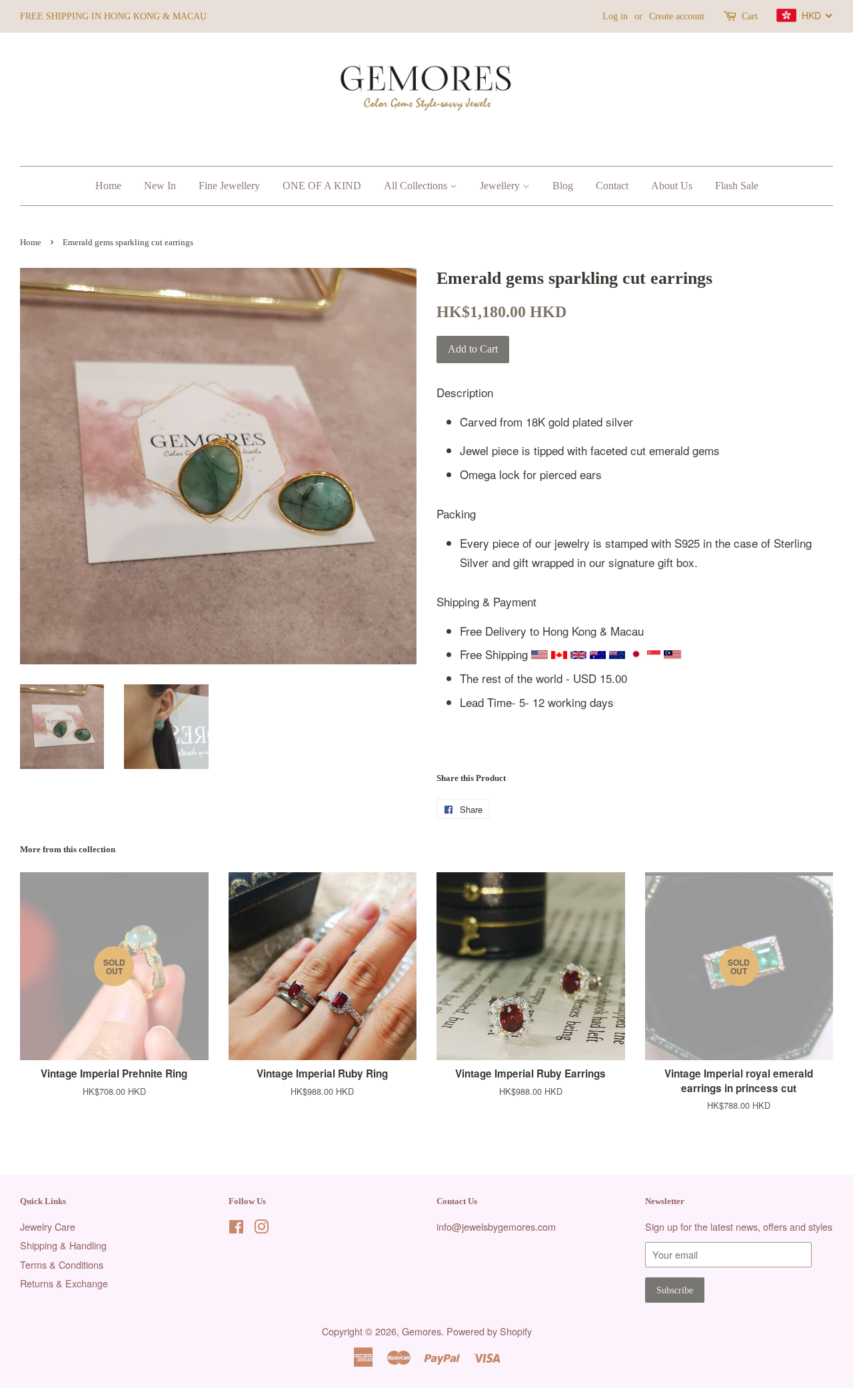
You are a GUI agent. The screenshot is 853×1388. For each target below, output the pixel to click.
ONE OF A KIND (322, 185)
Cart (750, 16)
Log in (615, 16)
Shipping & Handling (63, 1245)
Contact (612, 185)
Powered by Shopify (489, 1331)
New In (160, 185)
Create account (676, 16)
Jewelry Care (47, 1226)
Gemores (421, 1331)
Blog (562, 185)
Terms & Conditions (61, 1264)
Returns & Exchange (64, 1283)
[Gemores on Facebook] (236, 1228)
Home (108, 185)
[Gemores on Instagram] (261, 1228)
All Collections (417, 185)
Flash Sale (736, 185)
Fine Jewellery (229, 185)
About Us (671, 185)
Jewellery (501, 185)
